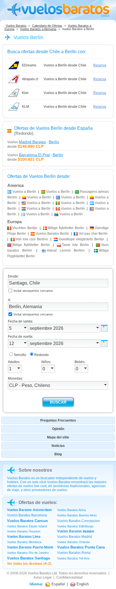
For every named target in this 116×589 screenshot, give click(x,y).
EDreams (29, 65)
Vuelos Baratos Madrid (74, 537)
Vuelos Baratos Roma (74, 553)
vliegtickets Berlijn (81, 239)
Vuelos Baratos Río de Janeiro (28, 552)
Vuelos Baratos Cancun (27, 521)
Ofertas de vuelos (37, 502)
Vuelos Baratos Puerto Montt (30, 547)
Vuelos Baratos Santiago (28, 558)
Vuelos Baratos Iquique (75, 531)
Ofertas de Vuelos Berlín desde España (53, 128)
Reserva (99, 65)
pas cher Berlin (93, 234)
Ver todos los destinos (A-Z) (29, 564)
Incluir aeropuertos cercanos (33, 290)
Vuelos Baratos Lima (24, 537)
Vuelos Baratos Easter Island (27, 526)
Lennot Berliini (65, 250)
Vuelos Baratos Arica (71, 510)
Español (57, 584)
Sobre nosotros (35, 470)
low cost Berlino (32, 239)
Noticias (58, 446)
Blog (58, 454)
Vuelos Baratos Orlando (73, 542)
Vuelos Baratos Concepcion (78, 521)
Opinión (58, 429)
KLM (25, 107)
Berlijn (24, 228)
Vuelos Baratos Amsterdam (29, 510)
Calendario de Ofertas (47, 25)
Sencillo (20, 355)
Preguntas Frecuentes (58, 420)
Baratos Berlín (52, 234)
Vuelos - (33, 142)
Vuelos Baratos (16, 25)
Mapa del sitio (58, 437)
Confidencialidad (69, 577)
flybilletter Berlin (66, 228)
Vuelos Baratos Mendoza (24, 542)
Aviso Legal (43, 577)
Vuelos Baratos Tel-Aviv (73, 558)
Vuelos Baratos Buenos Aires (77, 515)
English (82, 584)
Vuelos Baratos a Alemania (38, 29)
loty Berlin (75, 245)
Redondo (41, 355)
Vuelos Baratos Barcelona (27, 515)
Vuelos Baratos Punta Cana (81, 547)
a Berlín (24, 192)
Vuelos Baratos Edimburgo (75, 526)
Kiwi (25, 93)
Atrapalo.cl (30, 79)
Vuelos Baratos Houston (23, 531)
